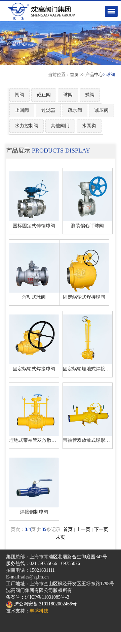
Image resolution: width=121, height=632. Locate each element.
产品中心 (94, 74)
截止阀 (44, 94)
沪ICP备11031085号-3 (47, 597)
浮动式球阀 (34, 297)
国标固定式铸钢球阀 (34, 225)
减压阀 (101, 110)
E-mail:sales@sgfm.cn (27, 576)
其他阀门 (60, 125)
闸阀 (19, 94)
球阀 (68, 94)
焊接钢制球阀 (34, 511)
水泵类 (89, 125)
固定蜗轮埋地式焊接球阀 (89, 368)
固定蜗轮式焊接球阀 (84, 297)
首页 (74, 74)
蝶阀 (89, 94)
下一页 (101, 529)
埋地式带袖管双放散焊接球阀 (39, 440)
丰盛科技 (39, 610)
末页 (60, 537)
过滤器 (48, 110)
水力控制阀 (26, 125)
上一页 (83, 529)
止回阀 (22, 110)
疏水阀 (75, 110)
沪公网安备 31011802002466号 (45, 603)
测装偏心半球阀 (87, 225)
